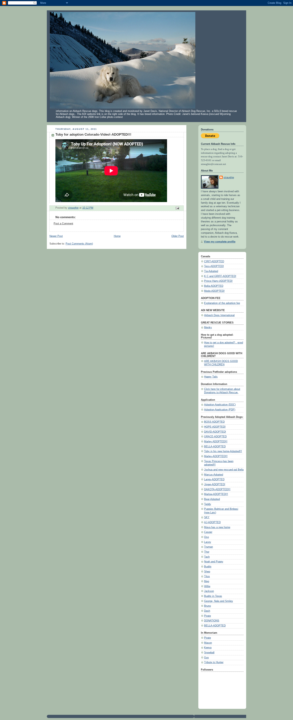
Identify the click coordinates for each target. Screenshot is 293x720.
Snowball (209, 652)
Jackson (209, 591)
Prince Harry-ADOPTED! (218, 281)
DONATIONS (211, 620)
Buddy (207, 566)
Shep (207, 571)
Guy (206, 657)
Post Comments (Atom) (79, 243)
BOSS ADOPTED (214, 421)
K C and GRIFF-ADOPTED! (220, 276)
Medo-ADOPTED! (214, 291)
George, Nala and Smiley (218, 601)
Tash (207, 556)
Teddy (207, 504)
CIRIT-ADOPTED (214, 261)
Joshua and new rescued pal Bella (224, 469)
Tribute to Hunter (213, 662)
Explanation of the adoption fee (222, 303)
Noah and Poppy (213, 561)
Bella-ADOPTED (213, 286)
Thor (206, 551)
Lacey (207, 542)
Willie (207, 586)
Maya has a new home (217, 527)
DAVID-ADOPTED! (215, 431)
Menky (208, 327)
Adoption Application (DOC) (220, 404)
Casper (208, 532)
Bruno (207, 606)
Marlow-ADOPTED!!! (216, 494)
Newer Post (56, 236)
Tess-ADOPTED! (214, 266)
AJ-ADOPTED (212, 522)
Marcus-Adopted (213, 474)
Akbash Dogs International (219, 315)
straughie (228, 177)
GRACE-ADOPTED (215, 436)
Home (117, 236)
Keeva (207, 647)
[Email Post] (177, 207)
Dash (207, 611)
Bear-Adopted (212, 499)
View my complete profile (219, 241)
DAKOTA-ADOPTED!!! (217, 489)
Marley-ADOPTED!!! (216, 456)
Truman (208, 546)
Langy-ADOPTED (214, 479)
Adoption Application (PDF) (219, 409)
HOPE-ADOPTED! (215, 426)
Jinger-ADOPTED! (214, 484)
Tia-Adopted (211, 271)
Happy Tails (211, 376)
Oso (206, 537)
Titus (207, 576)
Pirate (207, 615)
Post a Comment (63, 223)
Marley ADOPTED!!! (215, 441)
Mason (208, 642)
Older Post (177, 236)
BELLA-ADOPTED (215, 446)
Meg (206, 581)
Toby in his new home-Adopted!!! (223, 451)
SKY (206, 517)
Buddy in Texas (213, 596)
